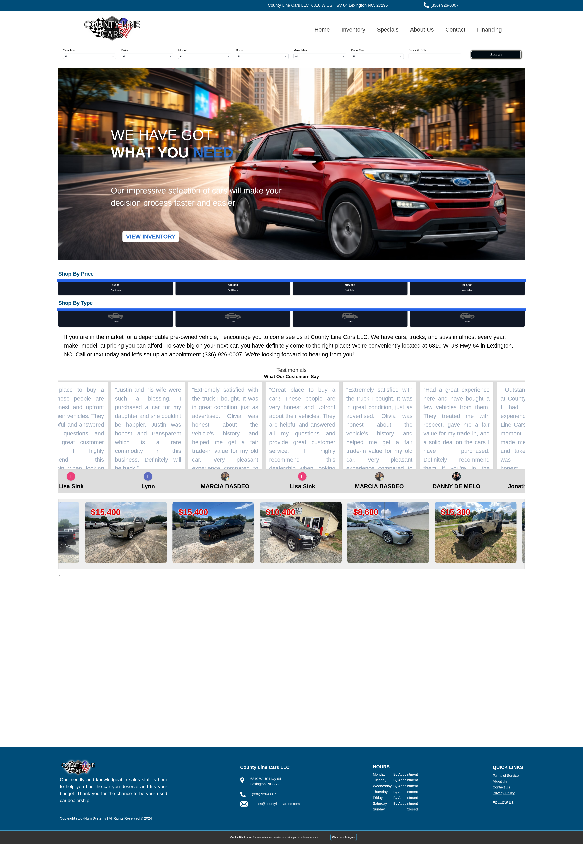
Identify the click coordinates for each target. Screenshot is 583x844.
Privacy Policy (504, 793)
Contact (455, 29)
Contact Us (501, 787)
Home (322, 29)
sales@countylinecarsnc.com (277, 804)
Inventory (353, 29)
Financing (489, 29)
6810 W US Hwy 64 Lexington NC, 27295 (349, 5)
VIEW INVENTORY (151, 236)
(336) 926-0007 (444, 5)
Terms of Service (506, 776)
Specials (388, 29)
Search (496, 54)
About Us (422, 29)
